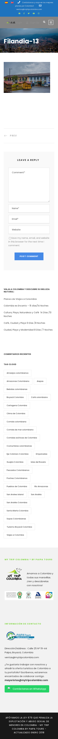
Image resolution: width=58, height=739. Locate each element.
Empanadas (41, 454)
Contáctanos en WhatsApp (29, 689)
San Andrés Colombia (17, 502)
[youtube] (34, 13)
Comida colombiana (16, 421)
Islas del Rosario (38, 462)
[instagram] (38, 13)
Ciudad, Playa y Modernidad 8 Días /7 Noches (28, 329)
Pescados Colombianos (18, 470)
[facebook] (24, 13)
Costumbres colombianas (19, 446)
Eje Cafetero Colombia (17, 454)
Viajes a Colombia (15, 535)
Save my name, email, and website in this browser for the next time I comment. (28, 241)
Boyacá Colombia (15, 397)
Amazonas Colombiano (18, 381)
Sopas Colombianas (16, 518)
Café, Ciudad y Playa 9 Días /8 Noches (24, 323)
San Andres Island (15, 494)
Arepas (40, 381)
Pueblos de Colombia (17, 486)
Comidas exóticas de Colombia (22, 437)
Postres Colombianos (17, 478)
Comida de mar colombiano (20, 429)
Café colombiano (39, 397)
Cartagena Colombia (17, 405)
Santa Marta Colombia (17, 510)
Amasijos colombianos (17, 373)
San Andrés (36, 494)
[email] (19, 13)
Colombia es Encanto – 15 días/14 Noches (26, 305)
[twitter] (29, 13)
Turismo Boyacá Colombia (19, 527)
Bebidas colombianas (17, 389)
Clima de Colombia (16, 413)
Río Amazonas (41, 486)
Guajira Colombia (15, 462)
